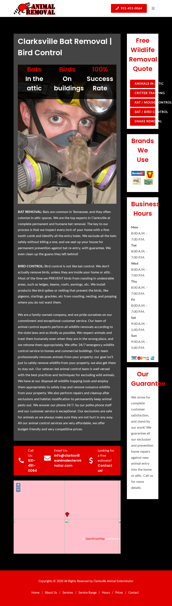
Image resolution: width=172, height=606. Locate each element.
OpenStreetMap (95, 538)
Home (35, 592)
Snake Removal (145, 121)
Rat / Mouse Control (145, 102)
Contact (133, 592)
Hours (106, 592)
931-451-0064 (131, 8)
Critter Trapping (145, 93)
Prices (119, 592)
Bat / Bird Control (145, 112)
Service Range (87, 592)
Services (68, 592)
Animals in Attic (145, 83)
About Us (51, 592)
